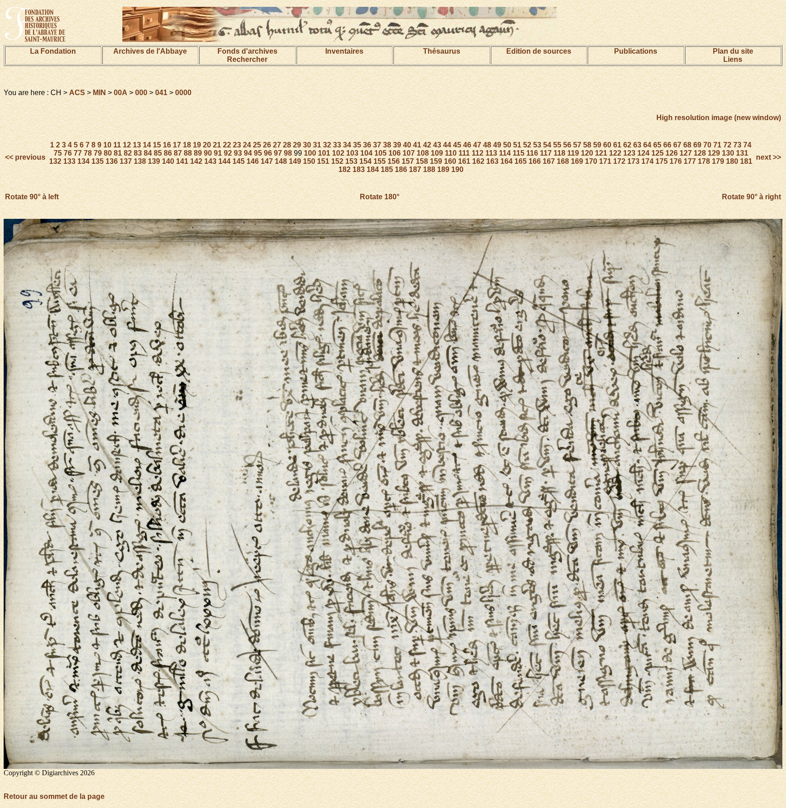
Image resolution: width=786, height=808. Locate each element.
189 (443, 169)
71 (717, 145)
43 (437, 145)
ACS (77, 92)
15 (157, 145)
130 (728, 153)
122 (615, 153)
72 (727, 145)
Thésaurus (441, 51)
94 (248, 153)
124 (643, 153)
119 (573, 153)
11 (117, 145)
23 (237, 145)
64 (647, 145)
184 (373, 169)
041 (161, 92)
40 (407, 145)
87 (178, 153)
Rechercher (247, 59)
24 (247, 145)
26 (267, 145)
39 (397, 145)
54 (547, 145)
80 (108, 153)
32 (327, 145)
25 (257, 145)
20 (207, 145)
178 (704, 161)
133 (69, 161)
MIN (99, 92)
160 (450, 161)
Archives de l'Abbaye (150, 51)
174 (647, 161)
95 (258, 153)
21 (217, 145)
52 (527, 145)
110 (451, 153)
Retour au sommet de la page (54, 796)
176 (676, 161)
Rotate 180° (379, 197)
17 (177, 145)
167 (549, 161)
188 (429, 169)
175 (661, 161)
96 (268, 153)
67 (677, 145)
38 (387, 145)
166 (535, 161)
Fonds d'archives (247, 51)
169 (577, 161)
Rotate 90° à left (32, 197)
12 (127, 145)
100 (310, 153)
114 (505, 153)
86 (168, 153)
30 (307, 145)
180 (732, 161)
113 (491, 153)
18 (187, 145)
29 (297, 145)
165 (520, 161)
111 (464, 153)
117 (546, 153)
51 (517, 145)
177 (690, 161)
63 (637, 145)
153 (351, 161)
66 (667, 145)
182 (344, 169)
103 (352, 153)
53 (537, 145)
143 (210, 161)
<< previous (26, 157)
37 (377, 145)
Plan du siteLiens (733, 55)
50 (507, 145)
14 (147, 145)
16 (167, 145)
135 (97, 161)
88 (188, 153)
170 (591, 161)
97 (278, 153)
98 (288, 153)
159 (436, 161)
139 (154, 161)
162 (478, 161)
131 (742, 153)
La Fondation (53, 51)
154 (365, 161)
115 (518, 153)
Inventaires (344, 51)
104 (366, 153)
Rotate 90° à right (751, 197)
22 (227, 145)
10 (107, 145)
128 (700, 153)
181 (746, 161)
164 (506, 161)
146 (253, 161)
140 (168, 161)
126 (671, 153)
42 (427, 145)
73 (737, 145)
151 (323, 161)
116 (532, 153)
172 (619, 161)
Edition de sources (538, 51)
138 (140, 161)
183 (359, 169)
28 (287, 145)
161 (464, 161)
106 (394, 153)
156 (394, 161)
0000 (183, 92)
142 (196, 161)
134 (83, 161)
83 (138, 153)
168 (563, 161)
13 (137, 145)
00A (120, 92)
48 (487, 145)
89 (198, 153)
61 (617, 145)
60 (607, 145)
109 (437, 153)
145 (238, 161)
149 (295, 161)
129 (714, 153)
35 (357, 145)
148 (281, 161)
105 (380, 153)
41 (417, 145)
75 (58, 153)
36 (367, 145)
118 (559, 153)
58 (587, 145)
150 (309, 161)
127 (686, 153)
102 (338, 153)
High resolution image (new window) (718, 117)
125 (657, 153)
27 (277, 145)
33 (337, 145)
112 (478, 153)
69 (697, 145)
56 (567, 145)
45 (457, 145)
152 (337, 161)
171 (605, 161)
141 (182, 161)
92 (228, 153)
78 (88, 153)
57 (577, 145)
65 (657, 145)
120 (587, 153)
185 (387, 169)
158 (422, 161)
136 (112, 161)
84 (148, 153)
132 (55, 161)
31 (317, 145)
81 (118, 153)
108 (423, 153)
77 (78, 153)
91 (218, 153)
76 (68, 153)
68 (687, 145)
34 (347, 145)
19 (197, 145)
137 (126, 161)
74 (747, 145)
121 (601, 153)
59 (597, 145)
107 (409, 153)
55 (557, 145)
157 (408, 161)
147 (267, 161)
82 (128, 153)
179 (718, 161)
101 (324, 153)
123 (629, 153)
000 (141, 92)
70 (707, 145)
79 (98, 153)
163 (492, 161)
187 (415, 169)
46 (467, 145)
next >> (767, 157)
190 (457, 169)
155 (379, 161)
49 (497, 145)
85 (158, 153)
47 (477, 145)
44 (447, 145)
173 (633, 161)
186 (401, 169)
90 (208, 153)
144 (224, 161)
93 (238, 153)
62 (627, 145)
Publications (635, 51)
